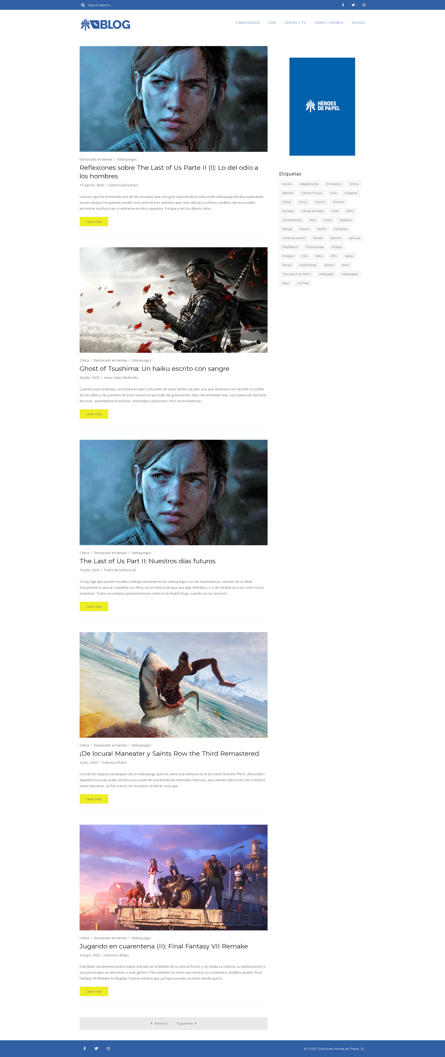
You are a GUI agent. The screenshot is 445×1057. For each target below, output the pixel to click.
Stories (286, 265)
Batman (288, 193)
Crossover (351, 193)
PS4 (305, 256)
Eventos (338, 202)
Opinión (335, 238)
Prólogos (288, 256)
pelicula (354, 238)
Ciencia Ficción (312, 193)
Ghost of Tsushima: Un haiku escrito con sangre (154, 368)
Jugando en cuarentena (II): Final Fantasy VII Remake (164, 946)
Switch (329, 265)
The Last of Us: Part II (296, 274)
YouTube (303, 283)
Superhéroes (307, 265)
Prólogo (337, 247)
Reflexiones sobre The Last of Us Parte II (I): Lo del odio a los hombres (169, 172)
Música (358, 22)
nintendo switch (293, 238)
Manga (287, 229)
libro (312, 220)
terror (345, 265)
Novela (317, 238)
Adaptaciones (309, 184)
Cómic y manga (329, 22)
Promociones (315, 247)
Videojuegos (247, 22)
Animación (333, 184)
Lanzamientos (292, 220)
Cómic (303, 202)
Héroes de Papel (313, 211)
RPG (334, 256)
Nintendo (340, 229)
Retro (319, 256)
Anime (354, 184)
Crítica (84, 360)
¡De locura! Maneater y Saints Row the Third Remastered (169, 753)
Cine (272, 22)
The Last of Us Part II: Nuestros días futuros (148, 561)
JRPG (350, 211)
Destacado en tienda (96, 159)
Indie (335, 211)
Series (349, 256)
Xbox (285, 283)
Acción (287, 184)
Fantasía (288, 211)
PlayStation (290, 247)
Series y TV (295, 22)
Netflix (321, 229)
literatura (345, 220)
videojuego (326, 274)
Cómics (320, 202)
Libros (327, 220)
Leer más (94, 221)
